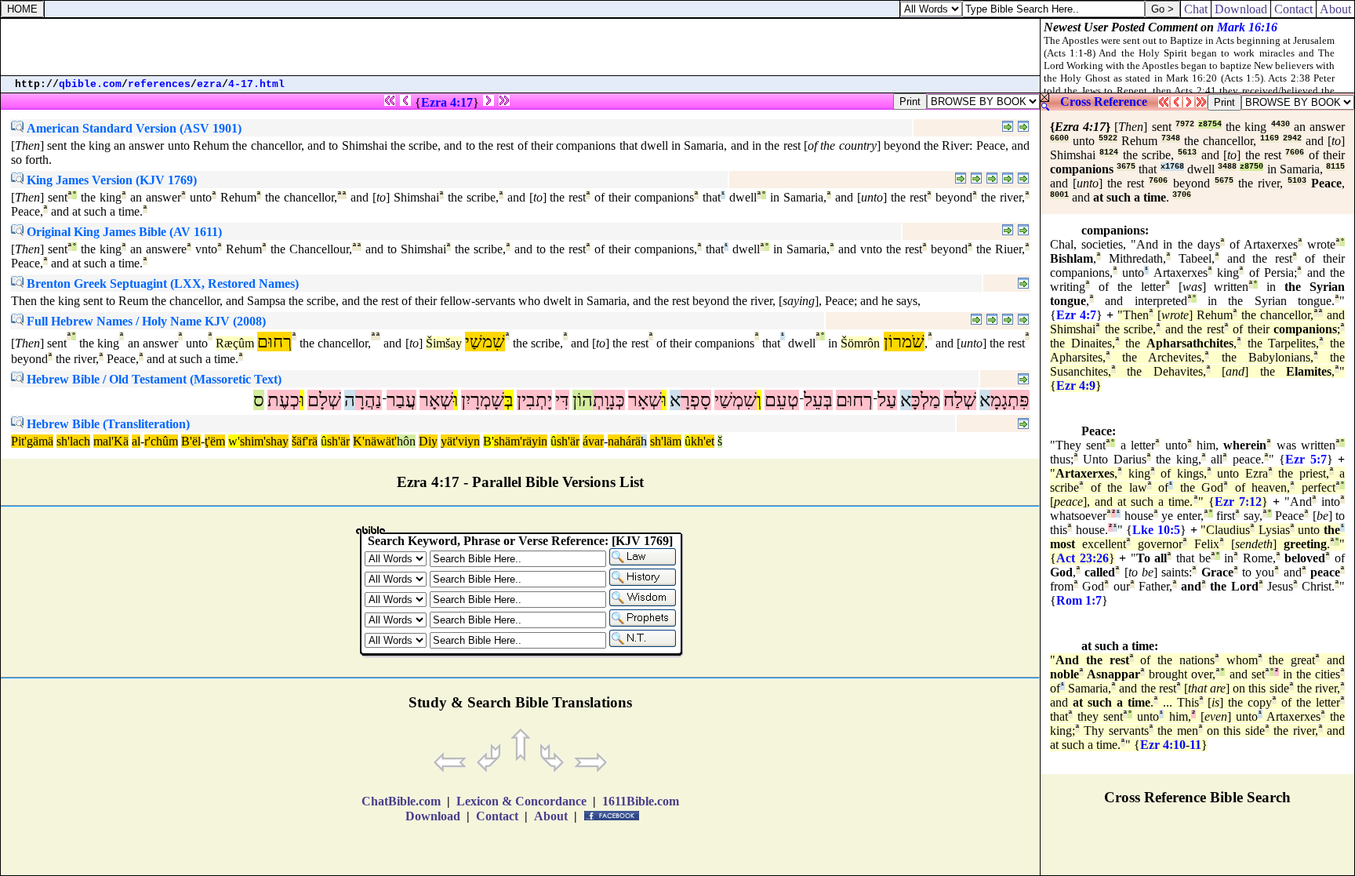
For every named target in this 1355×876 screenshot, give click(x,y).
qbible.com (90, 84)
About (1335, 9)
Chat (1196, 9)
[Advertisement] (520, 47)
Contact (1293, 9)
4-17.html (256, 84)
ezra (209, 84)
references (159, 84)
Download (1241, 9)
